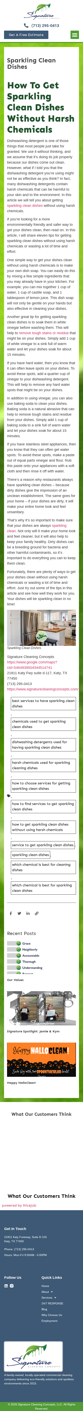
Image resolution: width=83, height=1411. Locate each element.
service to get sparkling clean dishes (43, 845)
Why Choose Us (52, 1315)
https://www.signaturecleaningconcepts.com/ (42, 689)
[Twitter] (19, 913)
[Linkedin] (6, 1286)
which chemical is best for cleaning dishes (41, 867)
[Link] (36, 913)
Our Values (15, 980)
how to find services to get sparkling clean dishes (43, 806)
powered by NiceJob (19, 1205)
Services (47, 1297)
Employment (49, 1320)
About (45, 1291)
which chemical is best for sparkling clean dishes (42, 888)
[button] (75, 35)
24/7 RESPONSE (52, 1303)
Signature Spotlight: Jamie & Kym (33, 1031)
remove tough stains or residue (44, 333)
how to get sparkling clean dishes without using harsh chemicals (40, 827)
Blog (44, 1309)
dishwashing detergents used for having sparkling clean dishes (39, 745)
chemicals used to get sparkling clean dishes (39, 724)
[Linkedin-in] (28, 913)
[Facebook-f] (10, 913)
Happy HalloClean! (21, 1083)
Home (45, 1286)
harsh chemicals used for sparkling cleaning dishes (41, 765)
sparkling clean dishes (25, 206)
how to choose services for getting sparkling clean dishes (41, 786)
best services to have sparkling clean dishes (43, 703)
